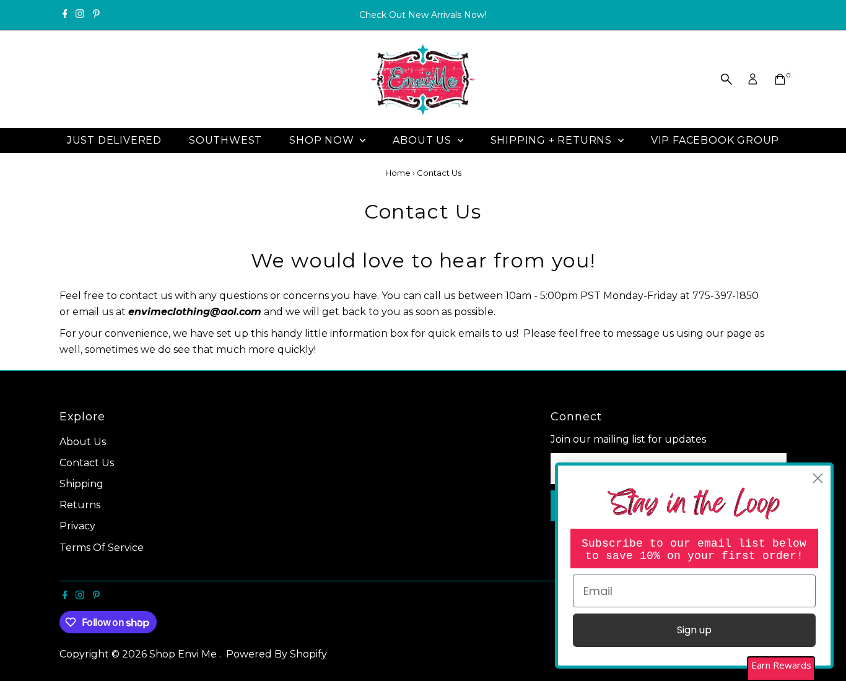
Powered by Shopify (276, 654)
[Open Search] (726, 79)
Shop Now (323, 140)
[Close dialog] (818, 478)
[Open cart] (780, 79)
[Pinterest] (96, 15)
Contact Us (86, 463)
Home (398, 173)
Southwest (225, 140)
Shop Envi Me (184, 654)
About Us (423, 140)
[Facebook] (65, 15)
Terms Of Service (101, 547)
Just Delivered (114, 140)
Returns (79, 505)
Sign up (694, 630)
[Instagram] (79, 15)
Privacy (77, 526)
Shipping (81, 484)
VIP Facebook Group (715, 140)
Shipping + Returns (553, 140)
